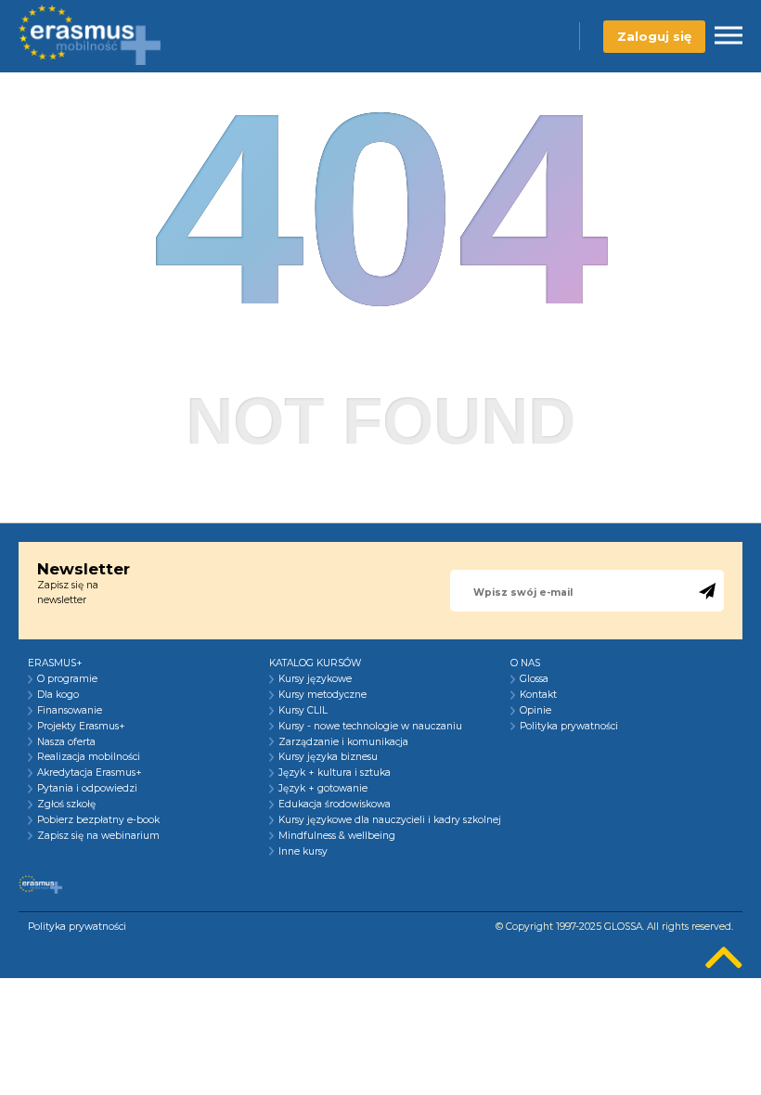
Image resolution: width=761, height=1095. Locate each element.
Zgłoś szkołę (66, 804)
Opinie (535, 710)
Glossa (534, 679)
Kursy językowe (315, 679)
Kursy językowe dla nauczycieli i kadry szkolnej (389, 820)
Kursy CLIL (303, 710)
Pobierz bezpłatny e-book (98, 820)
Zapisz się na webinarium (98, 836)
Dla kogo (58, 695)
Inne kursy (303, 851)
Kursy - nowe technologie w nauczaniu (370, 726)
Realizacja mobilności (88, 757)
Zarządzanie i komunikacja (343, 742)
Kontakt (538, 695)
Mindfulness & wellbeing (336, 836)
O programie (67, 679)
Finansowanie (69, 710)
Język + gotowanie (323, 788)
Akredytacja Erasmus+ (89, 773)
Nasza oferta (66, 742)
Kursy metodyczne (322, 695)
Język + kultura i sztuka (334, 773)
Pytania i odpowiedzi (87, 788)
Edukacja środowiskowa (334, 804)
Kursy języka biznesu (328, 757)
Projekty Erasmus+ (81, 726)
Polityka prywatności (569, 726)
